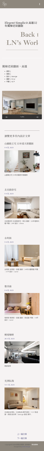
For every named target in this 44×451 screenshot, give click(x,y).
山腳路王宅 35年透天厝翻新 (19, 143)
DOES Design (26, 447)
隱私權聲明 (35, 445)
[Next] (37, 117)
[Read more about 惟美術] (21, 304)
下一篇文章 (22, 438)
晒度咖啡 (9, 334)
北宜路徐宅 (10, 189)
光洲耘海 (9, 380)
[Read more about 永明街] (21, 255)
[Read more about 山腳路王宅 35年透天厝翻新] (21, 161)
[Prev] (7, 117)
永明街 (8, 238)
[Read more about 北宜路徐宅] (21, 207)
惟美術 (8, 286)
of (22, 117)
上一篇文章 (22, 434)
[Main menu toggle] (39, 4)
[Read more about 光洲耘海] (21, 398)
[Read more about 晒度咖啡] (21, 352)
